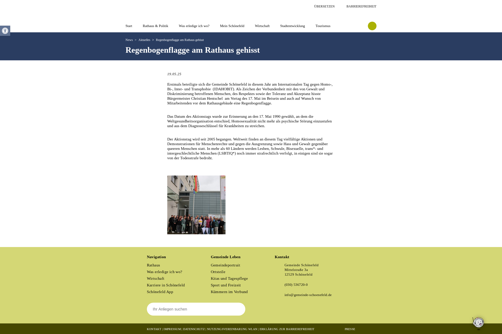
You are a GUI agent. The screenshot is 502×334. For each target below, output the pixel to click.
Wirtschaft (156, 278)
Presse (350, 329)
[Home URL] (142, 15)
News (129, 40)
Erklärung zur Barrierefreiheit (287, 329)
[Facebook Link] (281, 312)
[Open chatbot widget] (478, 324)
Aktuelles (144, 40)
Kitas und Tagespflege (229, 278)
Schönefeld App (160, 292)
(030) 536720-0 (296, 285)
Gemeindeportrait (225, 265)
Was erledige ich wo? (194, 26)
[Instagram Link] (294, 312)
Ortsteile (218, 272)
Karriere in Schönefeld (166, 285)
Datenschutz (194, 329)
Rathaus (153, 265)
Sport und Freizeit (226, 285)
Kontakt (154, 329)
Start (129, 26)
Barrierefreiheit (361, 6)
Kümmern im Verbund (229, 292)
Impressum (172, 329)
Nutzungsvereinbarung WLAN (232, 329)
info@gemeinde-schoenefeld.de (308, 295)
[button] (5, 31)
